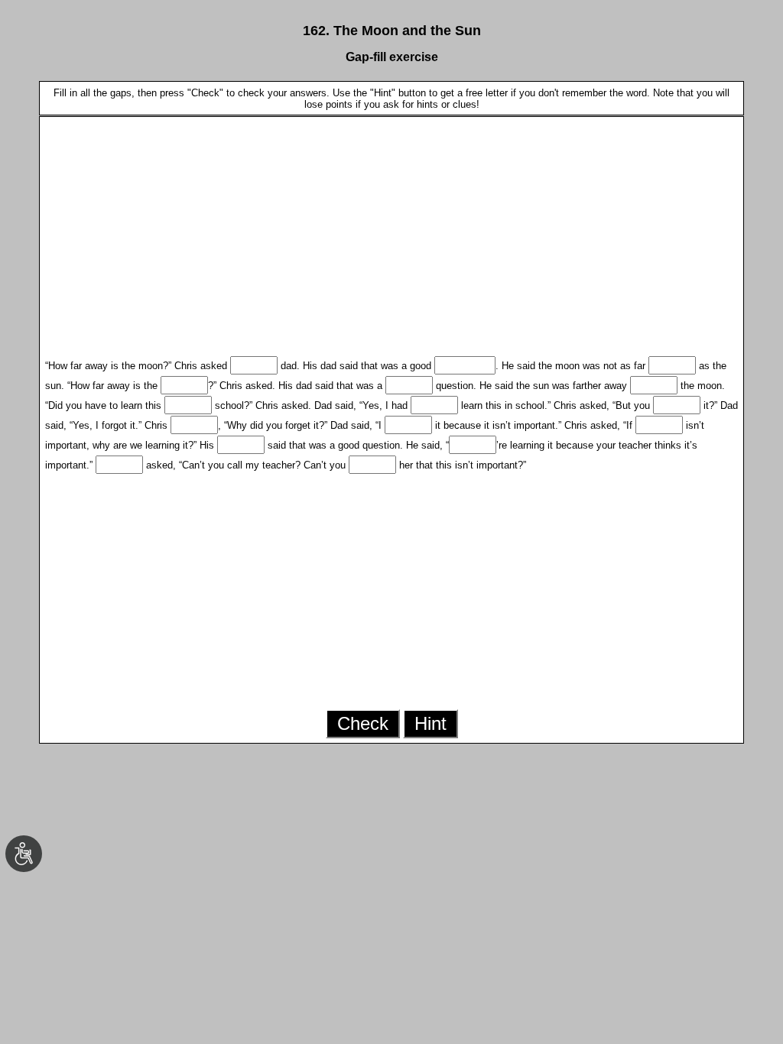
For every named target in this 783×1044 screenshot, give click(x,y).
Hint (430, 723)
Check (363, 723)
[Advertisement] (392, 229)
